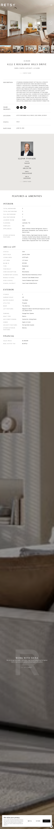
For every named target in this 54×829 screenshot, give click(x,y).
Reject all (30, 821)
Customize (38, 821)
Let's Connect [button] (28, 667)
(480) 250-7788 (27, 168)
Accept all (46, 821)
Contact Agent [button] (27, 73)
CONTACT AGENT (27, 181)
